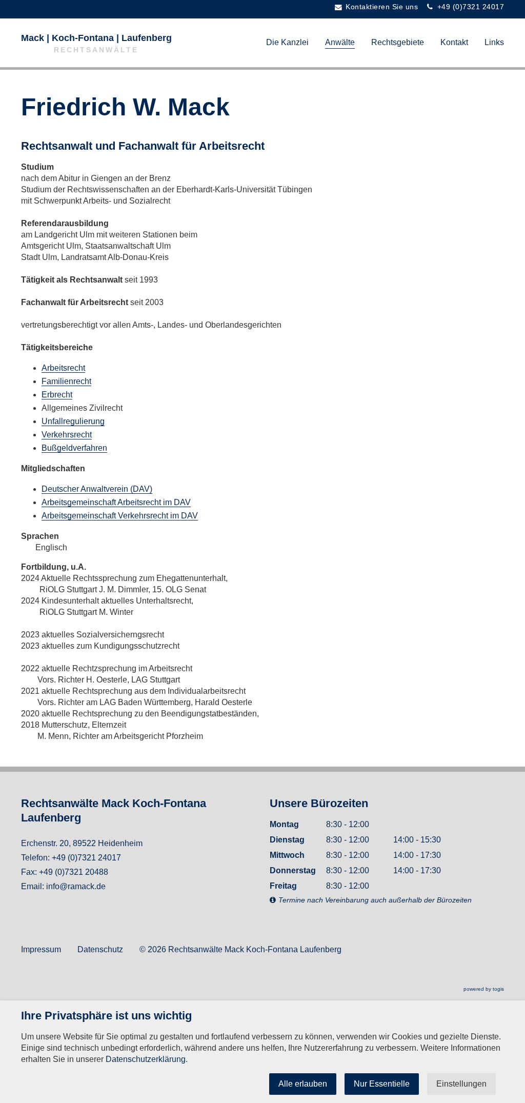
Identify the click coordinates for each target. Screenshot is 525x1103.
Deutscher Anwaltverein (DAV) (97, 489)
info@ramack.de (76, 886)
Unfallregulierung (73, 421)
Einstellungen (461, 1083)
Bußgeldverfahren (74, 448)
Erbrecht (57, 394)
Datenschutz (100, 949)
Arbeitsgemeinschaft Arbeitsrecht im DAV (116, 502)
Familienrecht (66, 381)
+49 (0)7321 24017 (86, 857)
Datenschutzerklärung (146, 1059)
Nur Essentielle (382, 1083)
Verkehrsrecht (67, 434)
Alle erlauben (302, 1083)
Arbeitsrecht (63, 368)
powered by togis (483, 989)
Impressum (41, 949)
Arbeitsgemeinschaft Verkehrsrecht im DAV (120, 515)
